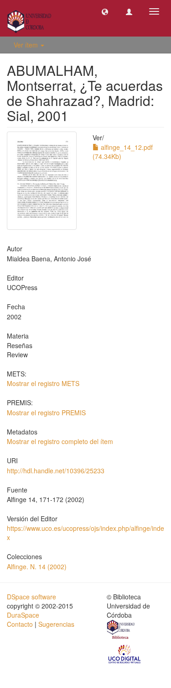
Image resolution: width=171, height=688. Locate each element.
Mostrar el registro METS (43, 383)
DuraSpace (23, 614)
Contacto (20, 624)
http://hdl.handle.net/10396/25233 (55, 470)
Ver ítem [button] (27, 44)
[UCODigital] (125, 653)
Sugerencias (56, 624)
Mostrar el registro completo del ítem (60, 441)
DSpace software (31, 596)
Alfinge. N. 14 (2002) (37, 566)
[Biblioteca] (121, 630)
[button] (105, 11)
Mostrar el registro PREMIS (46, 412)
